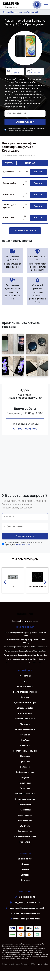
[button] (5, 582)
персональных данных (26, 130)
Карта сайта (42, 964)
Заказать (38, 171)
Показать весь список (25, 230)
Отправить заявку (25, 121)
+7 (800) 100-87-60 (25, 428)
